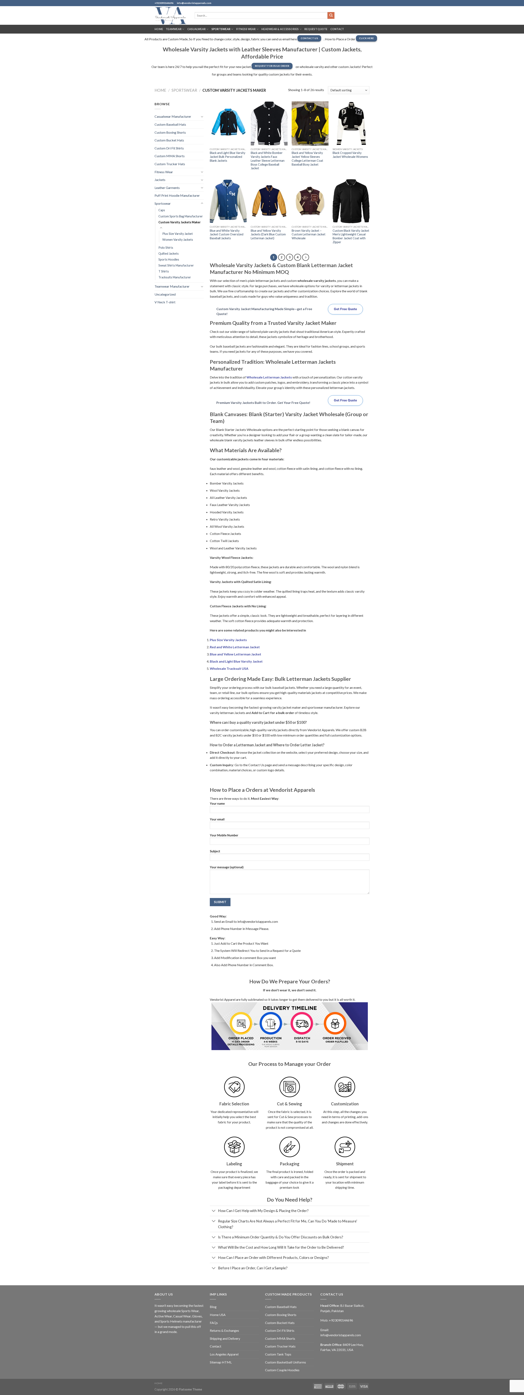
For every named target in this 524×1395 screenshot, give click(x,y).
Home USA (218, 1315)
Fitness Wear (246, 29)
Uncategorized (165, 294)
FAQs (214, 1323)
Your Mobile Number (224, 835)
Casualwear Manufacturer (173, 116)
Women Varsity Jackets (177, 239)
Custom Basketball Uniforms (285, 1362)
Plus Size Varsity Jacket (177, 233)
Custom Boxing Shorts (170, 132)
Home (159, 29)
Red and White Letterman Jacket (235, 647)
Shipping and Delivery (225, 1338)
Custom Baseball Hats (170, 124)
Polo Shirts (165, 247)
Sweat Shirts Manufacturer (176, 265)
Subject (215, 851)
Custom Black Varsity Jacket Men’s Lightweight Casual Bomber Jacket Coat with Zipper (351, 236)
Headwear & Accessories (280, 29)
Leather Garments (167, 188)
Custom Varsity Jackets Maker (179, 222)
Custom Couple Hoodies (282, 1370)
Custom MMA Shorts (170, 156)
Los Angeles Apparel (224, 1354)
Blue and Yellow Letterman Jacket (235, 654)
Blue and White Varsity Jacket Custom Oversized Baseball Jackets (226, 234)
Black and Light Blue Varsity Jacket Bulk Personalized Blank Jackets (227, 156)
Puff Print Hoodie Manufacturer (177, 195)
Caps (161, 210)
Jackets (160, 180)
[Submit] (331, 15)
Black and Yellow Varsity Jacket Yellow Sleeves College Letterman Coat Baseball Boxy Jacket (307, 158)
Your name (217, 803)
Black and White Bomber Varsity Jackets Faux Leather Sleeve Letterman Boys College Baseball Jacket (268, 160)
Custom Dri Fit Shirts (169, 148)
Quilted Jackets (168, 253)
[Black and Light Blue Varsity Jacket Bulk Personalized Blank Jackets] (228, 123)
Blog (213, 1307)
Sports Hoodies (168, 259)
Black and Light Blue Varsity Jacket (236, 661)
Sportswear (221, 29)
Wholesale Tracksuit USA (229, 668)
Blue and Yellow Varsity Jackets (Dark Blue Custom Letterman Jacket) (268, 234)
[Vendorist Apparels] (172, 15)
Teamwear (174, 29)
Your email (217, 819)
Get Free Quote (345, 309)
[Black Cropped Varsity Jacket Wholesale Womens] (351, 123)
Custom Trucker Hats (170, 164)
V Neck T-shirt (165, 302)
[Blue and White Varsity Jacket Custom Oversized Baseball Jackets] (228, 201)
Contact (337, 29)
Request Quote (315, 29)
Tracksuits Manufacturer (174, 277)
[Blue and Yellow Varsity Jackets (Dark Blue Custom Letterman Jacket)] (269, 201)
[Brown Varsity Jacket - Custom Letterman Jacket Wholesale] (310, 201)
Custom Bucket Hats (169, 140)
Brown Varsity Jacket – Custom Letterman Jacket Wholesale (308, 234)
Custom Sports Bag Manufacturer (180, 216)
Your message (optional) (227, 867)
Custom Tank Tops (278, 1354)
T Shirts (163, 271)
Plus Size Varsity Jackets (228, 640)
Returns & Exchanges (224, 1330)
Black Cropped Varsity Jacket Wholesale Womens (350, 154)
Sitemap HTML (221, 1362)
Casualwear (196, 29)
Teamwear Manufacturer (172, 286)
